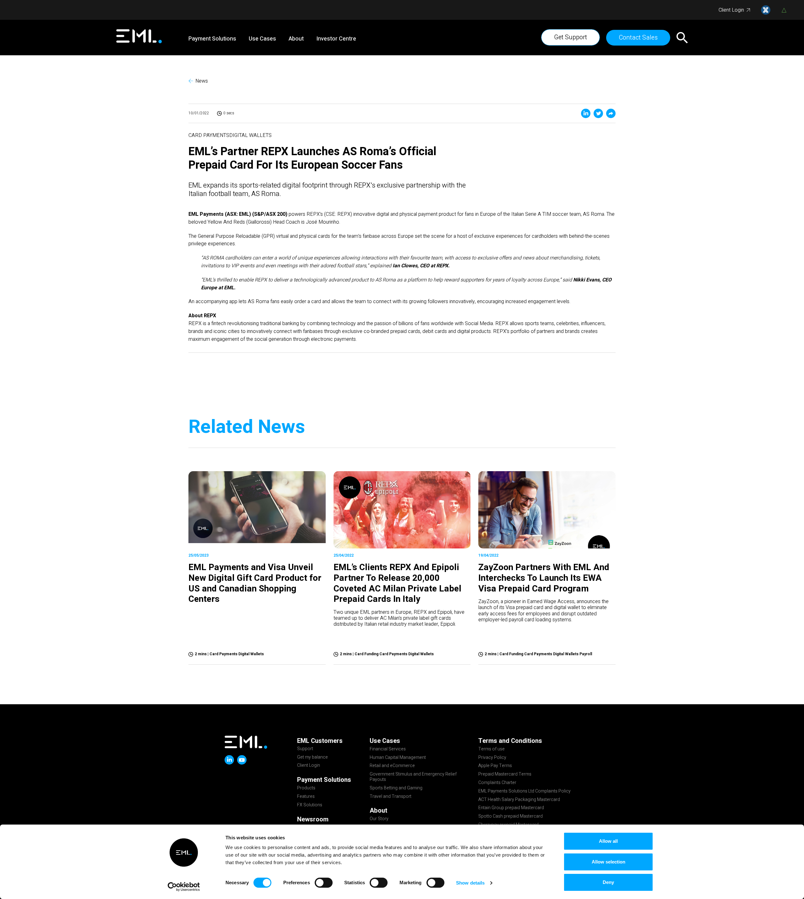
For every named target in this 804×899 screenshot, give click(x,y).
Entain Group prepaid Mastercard (511, 808)
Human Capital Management (398, 758)
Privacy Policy (492, 758)
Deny (608, 882)
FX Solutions (309, 805)
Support (305, 749)
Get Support (570, 37)
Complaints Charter (497, 783)
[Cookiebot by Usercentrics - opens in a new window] (183, 886)
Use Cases (262, 38)
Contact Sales (638, 37)
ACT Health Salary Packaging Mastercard (519, 800)
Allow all (608, 841)
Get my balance (312, 757)
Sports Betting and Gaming (396, 788)
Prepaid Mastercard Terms (504, 774)
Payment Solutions (212, 38)
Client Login (731, 10)
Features (306, 797)
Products (306, 788)
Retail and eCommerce (392, 766)
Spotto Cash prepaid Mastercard (510, 817)
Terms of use (491, 749)
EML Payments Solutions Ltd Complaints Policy (524, 791)
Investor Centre (336, 38)
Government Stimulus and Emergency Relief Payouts (413, 777)
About (296, 38)
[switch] (324, 883)
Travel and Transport (390, 797)
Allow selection (608, 861)
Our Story (379, 819)
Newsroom (313, 819)
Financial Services (388, 749)
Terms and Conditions (510, 740)
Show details (470, 882)
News (201, 81)
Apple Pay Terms (495, 766)
